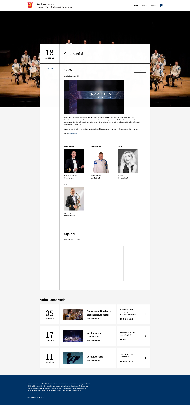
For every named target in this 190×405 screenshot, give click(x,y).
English (153, 5)
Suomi (136, 5)
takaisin (51, 69)
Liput (140, 70)
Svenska (144, 5)
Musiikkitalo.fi (72, 134)
